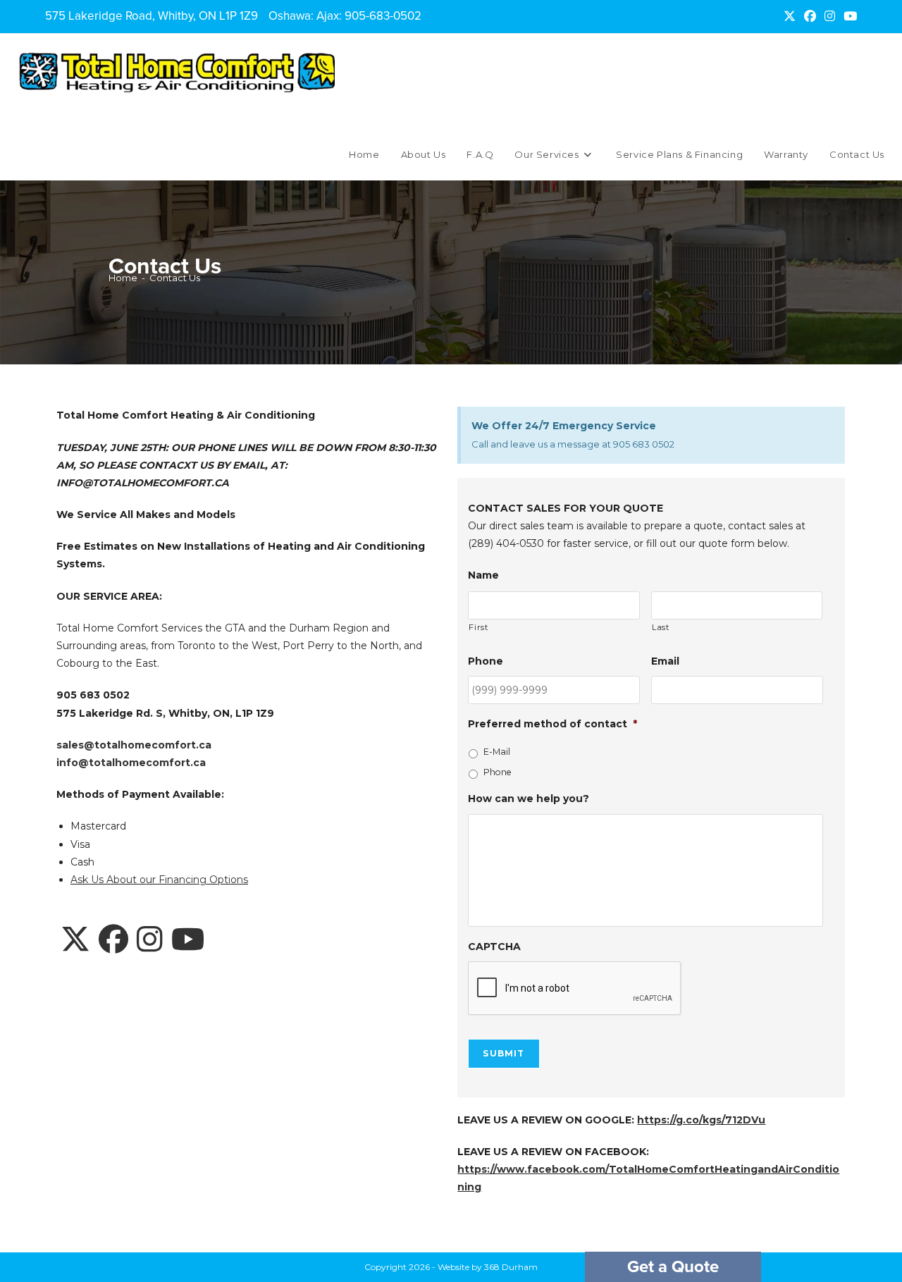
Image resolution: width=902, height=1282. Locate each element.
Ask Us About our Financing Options (159, 879)
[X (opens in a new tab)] (789, 16)
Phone (497, 772)
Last (660, 627)
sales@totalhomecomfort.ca (133, 745)
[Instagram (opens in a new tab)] (829, 16)
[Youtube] (187, 940)
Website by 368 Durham (488, 1267)
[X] (75, 940)
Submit (503, 1053)
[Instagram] (150, 940)
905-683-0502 (383, 15)
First (478, 627)
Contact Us (174, 277)
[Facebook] (113, 940)
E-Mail (496, 751)
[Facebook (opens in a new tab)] (810, 16)
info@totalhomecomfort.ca (131, 762)
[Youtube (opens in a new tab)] (848, 16)
